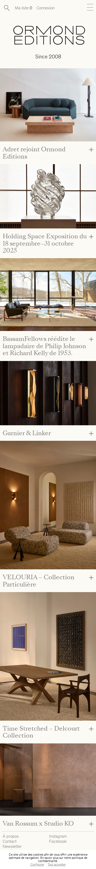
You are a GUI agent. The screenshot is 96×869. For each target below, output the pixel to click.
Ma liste (23, 7)
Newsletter (12, 846)
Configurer (37, 864)
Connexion (46, 7)
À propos (11, 836)
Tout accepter (57, 864)
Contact (10, 841)
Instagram (58, 836)
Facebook (58, 841)
